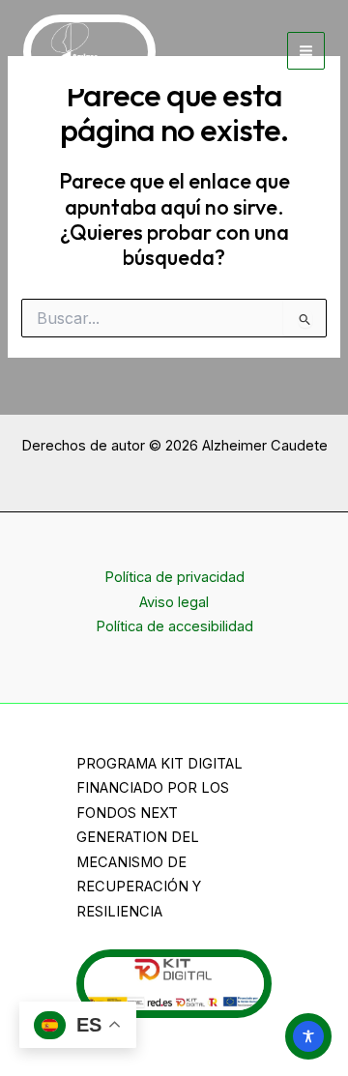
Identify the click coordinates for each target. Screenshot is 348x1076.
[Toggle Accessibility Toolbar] (308, 1036)
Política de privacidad (174, 577)
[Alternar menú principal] (306, 51)
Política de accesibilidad (174, 626)
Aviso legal (174, 602)
